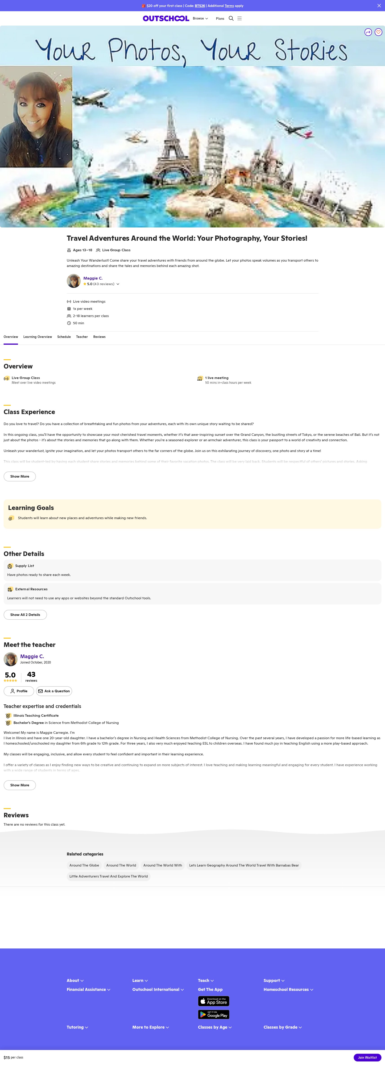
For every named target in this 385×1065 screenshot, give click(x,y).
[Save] (378, 32)
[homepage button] (166, 18)
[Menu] (239, 18)
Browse (198, 18)
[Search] (231, 18)
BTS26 (200, 6)
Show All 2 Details (25, 614)
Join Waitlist (367, 1058)
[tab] (11, 336)
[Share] (368, 32)
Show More (19, 476)
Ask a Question (57, 691)
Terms (229, 6)
